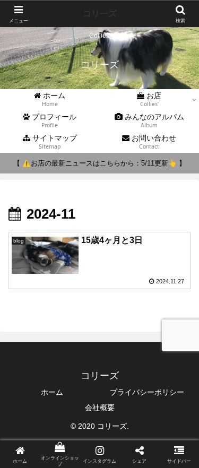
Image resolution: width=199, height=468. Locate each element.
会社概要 (100, 407)
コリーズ (100, 13)
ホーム (52, 392)
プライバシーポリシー (147, 392)
